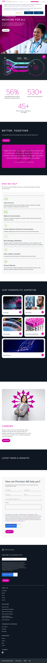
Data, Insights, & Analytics (12, 254)
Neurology (4, 631)
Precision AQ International (7, 660)
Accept (28, 12)
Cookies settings (18, 12)
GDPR (25, 660)
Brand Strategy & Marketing (13, 241)
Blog (3, 643)
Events (3, 645)
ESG (30, 660)
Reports (3, 638)
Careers (3, 600)
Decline (38, 12)
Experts (3, 593)
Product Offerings (9, 265)
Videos (3, 640)
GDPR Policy (31, 517)
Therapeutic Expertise (9, 624)
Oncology (4, 629)
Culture (3, 597)
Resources (5, 635)
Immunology (4, 626)
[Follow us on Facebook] (2, 653)
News (3, 595)
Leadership (4, 590)
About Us (5, 588)
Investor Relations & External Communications (18, 229)
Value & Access (9, 203)
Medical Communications (12, 216)
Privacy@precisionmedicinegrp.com (18, 521)
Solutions (5, 604)
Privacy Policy (31, 5)
